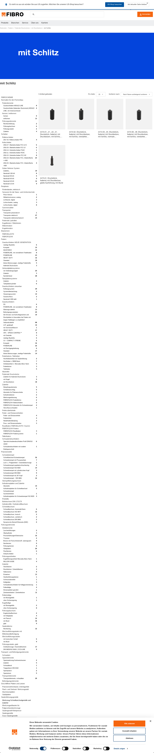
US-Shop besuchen (114, 4)
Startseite (3, 28)
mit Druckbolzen (36, 28)
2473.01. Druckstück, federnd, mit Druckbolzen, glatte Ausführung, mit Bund (51, 181)
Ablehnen (129, 738)
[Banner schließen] (150, 721)
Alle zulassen (129, 723)
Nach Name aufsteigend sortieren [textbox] (135, 94)
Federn (10, 28)
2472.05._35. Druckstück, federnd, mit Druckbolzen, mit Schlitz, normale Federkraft (108, 134)
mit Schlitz (47, 28)
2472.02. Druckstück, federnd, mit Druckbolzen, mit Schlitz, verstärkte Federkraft (79, 134)
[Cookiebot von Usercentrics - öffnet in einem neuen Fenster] (14, 748)
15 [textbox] (99, 94)
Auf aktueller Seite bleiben (137, 4)
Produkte (4, 23)
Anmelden (146, 14)
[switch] (65, 748)
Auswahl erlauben (129, 731)
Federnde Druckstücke (22, 28)
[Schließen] (147, 3)
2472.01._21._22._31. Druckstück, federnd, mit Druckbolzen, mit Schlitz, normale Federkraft (50, 134)
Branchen (15, 23)
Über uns (34, 23)
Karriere (44, 23)
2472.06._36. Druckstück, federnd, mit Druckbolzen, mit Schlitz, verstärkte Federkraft (137, 134)
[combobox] (100, 94)
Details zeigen (119, 749)
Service (25, 23)
